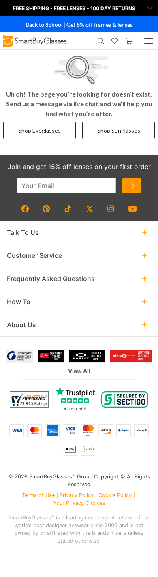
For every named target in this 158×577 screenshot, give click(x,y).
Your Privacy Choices (79, 503)
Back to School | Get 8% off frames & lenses (79, 24)
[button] (79, 8)
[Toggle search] (99, 41)
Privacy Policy (77, 495)
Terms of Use (38, 495)
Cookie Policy (115, 495)
